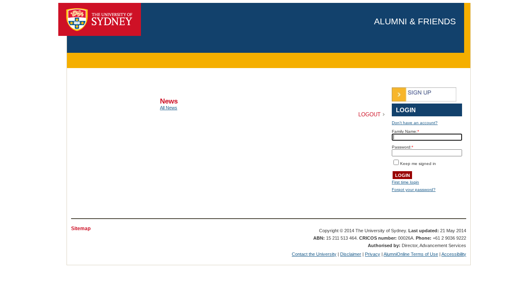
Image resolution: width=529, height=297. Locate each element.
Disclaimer (350, 254)
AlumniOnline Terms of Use (411, 254)
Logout (369, 114)
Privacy (372, 254)
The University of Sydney (99, 19)
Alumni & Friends (415, 21)
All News (168, 107)
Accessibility (453, 254)
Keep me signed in (418, 163)
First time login (405, 182)
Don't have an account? (415, 122)
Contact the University (314, 254)
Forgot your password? (414, 189)
